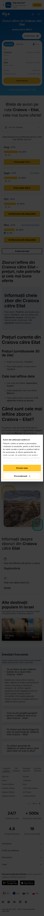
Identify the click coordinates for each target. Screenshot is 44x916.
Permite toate (22, 468)
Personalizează (20, 476)
